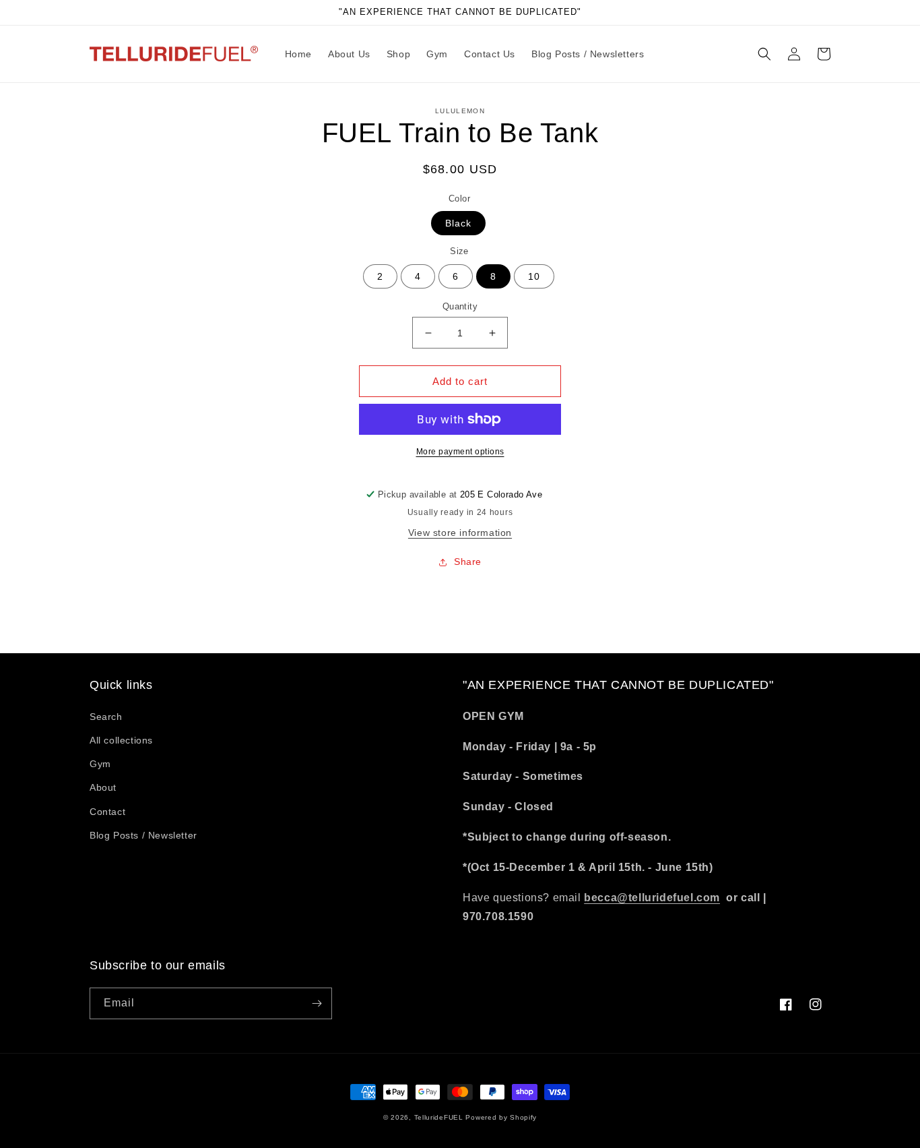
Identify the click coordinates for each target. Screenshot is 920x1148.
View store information (460, 532)
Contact (107, 811)
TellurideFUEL (438, 1117)
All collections (121, 740)
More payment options (460, 451)
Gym (100, 763)
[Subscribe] (316, 1003)
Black (458, 223)
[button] (764, 54)
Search (106, 716)
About (103, 787)
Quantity (460, 306)
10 (534, 276)
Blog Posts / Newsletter (143, 835)
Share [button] (468, 561)
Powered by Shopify (501, 1117)
